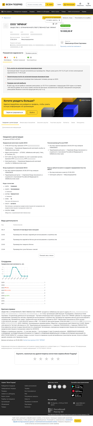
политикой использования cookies (46, 421)
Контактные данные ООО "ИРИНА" (34, 340)
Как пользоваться (30, 391)
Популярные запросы (31, 396)
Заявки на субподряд (8, 393)
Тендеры (4, 391)
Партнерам (28, 404)
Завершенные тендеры (8, 388)
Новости (27, 399)
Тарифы (27, 388)
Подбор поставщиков (8, 399)
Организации (5, 401)
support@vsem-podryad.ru (80, 404)
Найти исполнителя (30, 386)
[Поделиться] (56, 24)
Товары (3, 407)
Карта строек (5, 396)
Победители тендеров (8, 386)
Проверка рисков (31, 53)
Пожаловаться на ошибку (83, 18)
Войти (59, 4)
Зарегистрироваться (14, 112)
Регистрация (70, 4)
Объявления (5, 404)
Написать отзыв (67, 18)
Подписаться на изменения (51, 17)
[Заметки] (53, 24)
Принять (77, 421)
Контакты (27, 407)
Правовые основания (31, 401)
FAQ (26, 393)
